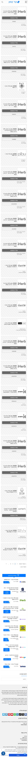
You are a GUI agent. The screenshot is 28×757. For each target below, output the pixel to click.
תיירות (24, 428)
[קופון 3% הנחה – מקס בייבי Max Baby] (22, 530)
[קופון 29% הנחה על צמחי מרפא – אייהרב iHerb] (22, 61)
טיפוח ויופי (23, 24)
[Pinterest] (9, 714)
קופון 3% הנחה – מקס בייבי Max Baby (11, 531)
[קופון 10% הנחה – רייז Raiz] (22, 86)
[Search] (2, 2)
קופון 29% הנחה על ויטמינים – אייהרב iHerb (10, 36)
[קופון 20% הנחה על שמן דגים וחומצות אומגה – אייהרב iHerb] (22, 366)
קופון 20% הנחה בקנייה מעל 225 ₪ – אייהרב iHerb (10, 220)
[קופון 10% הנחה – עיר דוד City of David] (22, 491)
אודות (25, 736)
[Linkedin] (6, 714)
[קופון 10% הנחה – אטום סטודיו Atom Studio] (22, 323)
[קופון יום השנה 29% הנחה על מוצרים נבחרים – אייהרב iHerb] (22, 129)
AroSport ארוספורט (22, 272)
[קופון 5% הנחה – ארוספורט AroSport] (22, 265)
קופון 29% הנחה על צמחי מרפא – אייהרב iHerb (10, 61)
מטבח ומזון (23, 293)
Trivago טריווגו (15, 658)
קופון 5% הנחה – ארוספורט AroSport (11, 266)
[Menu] (26, 2)
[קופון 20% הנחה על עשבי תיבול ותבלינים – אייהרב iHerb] (22, 441)
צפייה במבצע (14, 18)
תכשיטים (23, 496)
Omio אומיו (16, 666)
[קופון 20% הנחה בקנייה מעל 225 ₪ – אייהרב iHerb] (22, 218)
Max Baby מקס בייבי (22, 537)
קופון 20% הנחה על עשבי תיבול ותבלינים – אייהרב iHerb (10, 442)
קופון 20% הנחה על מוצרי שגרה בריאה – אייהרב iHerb (10, 173)
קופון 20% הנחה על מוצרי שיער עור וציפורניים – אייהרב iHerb (10, 195)
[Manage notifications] (25, 754)
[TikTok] (20, 714)
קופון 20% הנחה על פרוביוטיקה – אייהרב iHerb (10, 466)
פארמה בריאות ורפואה (21, 181)
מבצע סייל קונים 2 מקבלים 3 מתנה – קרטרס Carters (10, 510)
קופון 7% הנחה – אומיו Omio (11, 664)
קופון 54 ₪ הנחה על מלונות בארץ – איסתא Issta (10, 391)
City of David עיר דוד (22, 497)
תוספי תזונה (23, 49)
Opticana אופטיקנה (14, 629)
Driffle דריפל (16, 581)
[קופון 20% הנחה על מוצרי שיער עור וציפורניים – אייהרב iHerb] (22, 193)
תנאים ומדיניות (23, 738)
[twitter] (23, 714)
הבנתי (18, 755)
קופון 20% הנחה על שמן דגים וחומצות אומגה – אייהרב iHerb (10, 367)
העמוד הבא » (23, 567)
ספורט (24, 271)
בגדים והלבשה (22, 329)
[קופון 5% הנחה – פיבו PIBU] (22, 154)
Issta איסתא (23, 405)
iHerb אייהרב (23, 25)
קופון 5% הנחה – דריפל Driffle (11, 579)
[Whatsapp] (14, 714)
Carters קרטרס (23, 519)
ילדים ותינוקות (22, 518)
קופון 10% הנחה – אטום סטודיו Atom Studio (10, 323)
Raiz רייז (23, 93)
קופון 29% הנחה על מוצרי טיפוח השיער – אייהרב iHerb (10, 12)
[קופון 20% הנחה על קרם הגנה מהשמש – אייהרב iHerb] (22, 243)
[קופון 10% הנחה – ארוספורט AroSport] (22, 305)
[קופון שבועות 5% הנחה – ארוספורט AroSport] (22, 548)
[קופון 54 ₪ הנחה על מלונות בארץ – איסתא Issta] (22, 391)
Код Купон (24, 740)
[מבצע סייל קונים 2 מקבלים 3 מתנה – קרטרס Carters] (22, 509)
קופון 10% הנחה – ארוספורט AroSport (10, 305)
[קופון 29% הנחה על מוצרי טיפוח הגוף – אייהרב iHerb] (22, 104)
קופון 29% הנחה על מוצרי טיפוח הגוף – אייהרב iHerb (10, 105)
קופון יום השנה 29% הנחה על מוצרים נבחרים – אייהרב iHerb (10, 130)
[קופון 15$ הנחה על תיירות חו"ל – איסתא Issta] (22, 416)
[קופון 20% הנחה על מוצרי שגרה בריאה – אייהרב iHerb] (22, 172)
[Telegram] (3, 714)
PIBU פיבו (23, 161)
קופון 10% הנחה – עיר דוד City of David (10, 491)
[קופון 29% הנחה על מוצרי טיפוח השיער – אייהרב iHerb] (22, 11)
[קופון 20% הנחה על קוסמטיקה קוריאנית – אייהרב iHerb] (22, 341)
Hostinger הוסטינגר (14, 620)
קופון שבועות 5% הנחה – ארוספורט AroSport (10, 549)
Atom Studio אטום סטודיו (21, 330)
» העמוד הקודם (22, 564)
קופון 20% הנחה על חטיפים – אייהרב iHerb (10, 284)
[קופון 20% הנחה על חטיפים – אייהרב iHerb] (22, 283)
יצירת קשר (24, 737)
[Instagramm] (17, 714)
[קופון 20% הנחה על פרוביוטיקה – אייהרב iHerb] (22, 466)
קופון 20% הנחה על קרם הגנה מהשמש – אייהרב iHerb (10, 245)
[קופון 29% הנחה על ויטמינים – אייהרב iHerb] (22, 36)
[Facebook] (25, 714)
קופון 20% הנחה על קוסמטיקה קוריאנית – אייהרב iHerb (10, 342)
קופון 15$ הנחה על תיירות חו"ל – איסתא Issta (10, 416)
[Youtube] (12, 714)
